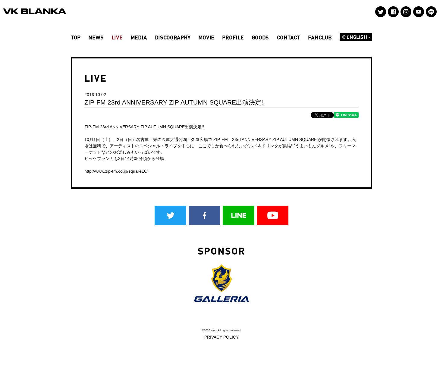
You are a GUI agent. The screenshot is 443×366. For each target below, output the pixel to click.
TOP (75, 37)
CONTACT (288, 37)
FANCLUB (320, 37)
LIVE (117, 37)
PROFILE (232, 37)
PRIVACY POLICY (221, 337)
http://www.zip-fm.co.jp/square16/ (116, 171)
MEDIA (138, 37)
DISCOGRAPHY (172, 37)
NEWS (95, 37)
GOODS (260, 37)
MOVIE (206, 37)
